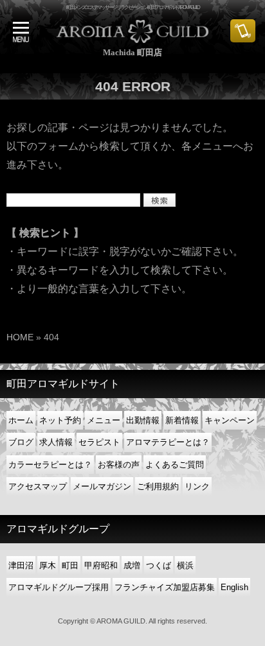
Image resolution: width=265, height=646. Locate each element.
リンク (197, 486)
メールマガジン (102, 486)
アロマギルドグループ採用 (58, 587)
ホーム (20, 420)
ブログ (20, 442)
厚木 (47, 565)
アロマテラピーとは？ (168, 442)
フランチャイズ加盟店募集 (164, 587)
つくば (158, 565)
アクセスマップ (37, 486)
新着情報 (182, 420)
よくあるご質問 (174, 464)
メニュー (103, 420)
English (234, 587)
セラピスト (99, 442)
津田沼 (20, 565)
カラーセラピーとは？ (50, 464)
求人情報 (56, 442)
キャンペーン (230, 420)
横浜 (185, 565)
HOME (19, 337)
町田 (70, 565)
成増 (131, 565)
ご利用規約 (158, 486)
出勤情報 (143, 420)
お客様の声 (119, 464)
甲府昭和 (101, 565)
